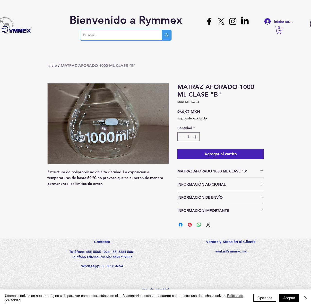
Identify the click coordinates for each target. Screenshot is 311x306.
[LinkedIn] (245, 21)
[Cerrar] (305, 297)
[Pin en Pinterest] (190, 225)
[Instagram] (233, 21)
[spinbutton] (188, 137)
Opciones (265, 297)
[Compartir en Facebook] (180, 225)
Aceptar (289, 297)
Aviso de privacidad (155, 289)
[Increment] (196, 137)
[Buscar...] (166, 35)
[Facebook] (209, 21)
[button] (279, 30)
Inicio (52, 65)
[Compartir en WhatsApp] (199, 225)
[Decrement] (181, 137)
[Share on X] (208, 225)
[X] (221, 21)
